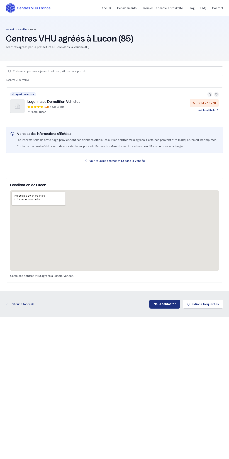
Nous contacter (165, 304)
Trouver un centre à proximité (162, 8)
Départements (127, 8)
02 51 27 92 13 (206, 103)
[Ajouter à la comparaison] (209, 94)
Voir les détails (206, 110)
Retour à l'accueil (22, 304)
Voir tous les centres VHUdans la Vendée (117, 161)
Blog (192, 8)
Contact (217, 8)
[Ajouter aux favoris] (216, 94)
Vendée (22, 29)
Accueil (106, 8)
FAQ (203, 8)
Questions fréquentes (203, 304)
